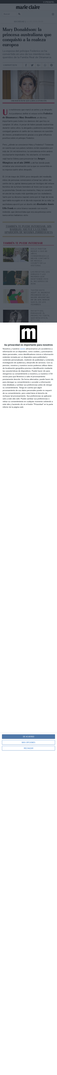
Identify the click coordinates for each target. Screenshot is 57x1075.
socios (22, 349)
